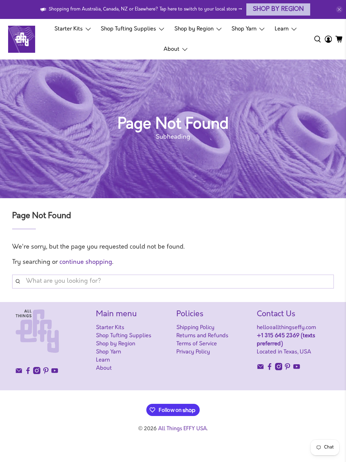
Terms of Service (196, 344)
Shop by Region (278, 9)
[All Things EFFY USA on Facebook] (28, 372)
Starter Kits (68, 29)
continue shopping (85, 262)
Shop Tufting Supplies (128, 29)
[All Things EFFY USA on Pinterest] (46, 372)
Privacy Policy (193, 352)
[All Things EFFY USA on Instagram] (37, 372)
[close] (339, 9)
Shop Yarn (243, 29)
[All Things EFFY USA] (21, 39)
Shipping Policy (195, 327)
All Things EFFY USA (182, 429)
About (171, 49)
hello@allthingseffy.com (286, 327)
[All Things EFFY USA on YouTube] (54, 372)
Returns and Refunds (202, 336)
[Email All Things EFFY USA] (19, 372)
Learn (282, 29)
